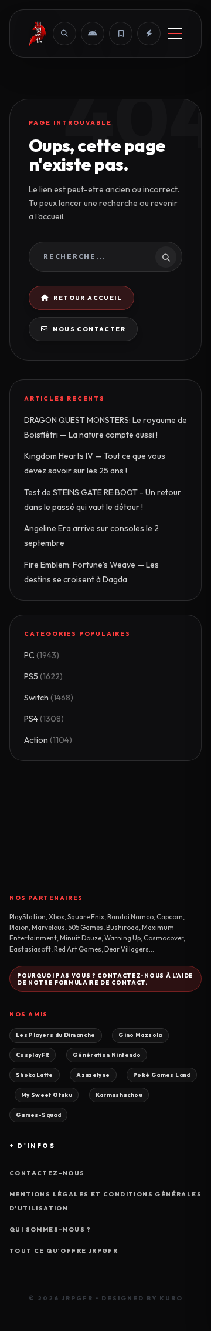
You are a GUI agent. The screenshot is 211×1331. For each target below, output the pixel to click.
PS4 (44, 718)
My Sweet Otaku (46, 1094)
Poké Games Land (161, 1074)
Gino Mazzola (140, 1034)
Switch (48, 697)
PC (41, 655)
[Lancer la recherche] (165, 257)
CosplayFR (32, 1054)
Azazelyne (93, 1074)
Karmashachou (119, 1094)
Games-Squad (38, 1114)
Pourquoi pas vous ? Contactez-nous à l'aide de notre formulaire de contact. (105, 979)
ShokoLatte (34, 1074)
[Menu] (175, 34)
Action (48, 740)
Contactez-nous (47, 1173)
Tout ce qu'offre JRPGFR (63, 1251)
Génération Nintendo (107, 1054)
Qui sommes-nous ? (50, 1229)
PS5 (43, 676)
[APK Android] (92, 33)
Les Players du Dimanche (56, 1034)
